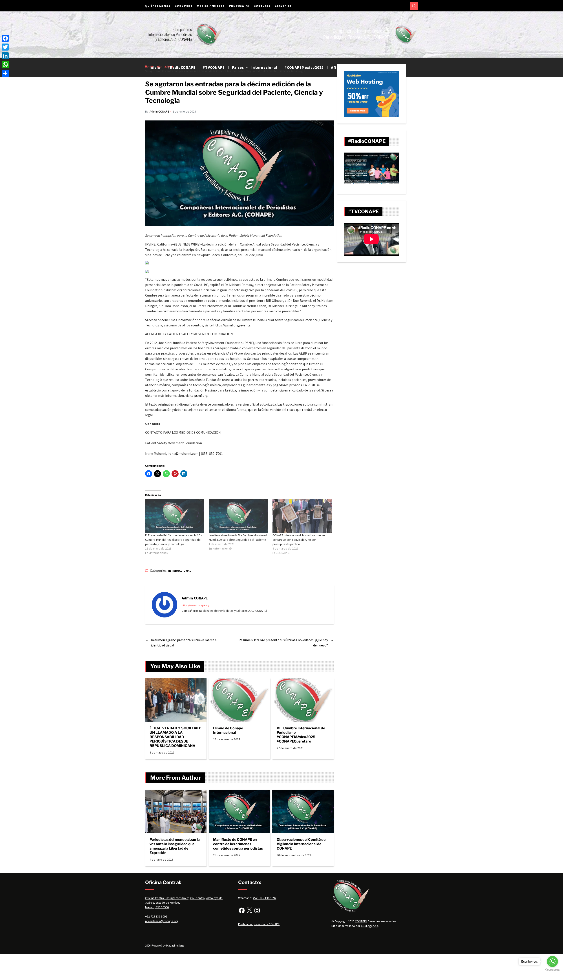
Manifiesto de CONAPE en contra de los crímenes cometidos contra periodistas (238, 843)
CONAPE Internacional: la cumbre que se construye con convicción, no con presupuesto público (298, 539)
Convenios (283, 6)
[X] (249, 910)
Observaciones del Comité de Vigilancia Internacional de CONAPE (301, 843)
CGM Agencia (369, 926)
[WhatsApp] (5, 64)
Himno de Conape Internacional (228, 730)
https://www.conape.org (195, 605)
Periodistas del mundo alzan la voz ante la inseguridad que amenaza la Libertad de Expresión (175, 846)
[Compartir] (5, 73)
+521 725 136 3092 (264, 898)
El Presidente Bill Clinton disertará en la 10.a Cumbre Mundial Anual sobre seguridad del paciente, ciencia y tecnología (173, 539)
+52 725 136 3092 (156, 916)
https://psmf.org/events (231, 325)
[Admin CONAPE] (164, 604)
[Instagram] (257, 910)
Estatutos (262, 6)
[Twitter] (5, 47)
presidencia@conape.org (162, 921)
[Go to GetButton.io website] (552, 970)
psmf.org (201, 395)
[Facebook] (241, 910)
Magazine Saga (175, 945)
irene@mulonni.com (183, 453)
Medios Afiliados (211, 6)
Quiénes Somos (157, 6)
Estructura (183, 6)
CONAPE (360, 921)
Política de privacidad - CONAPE (259, 924)
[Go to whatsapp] (552, 961)
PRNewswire (239, 6)
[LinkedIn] (5, 55)
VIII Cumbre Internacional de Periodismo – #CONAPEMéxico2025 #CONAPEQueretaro (301, 734)
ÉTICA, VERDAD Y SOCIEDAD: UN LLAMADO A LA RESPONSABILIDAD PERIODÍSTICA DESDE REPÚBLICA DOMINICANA (175, 737)
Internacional (179, 570)
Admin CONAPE (159, 111)
